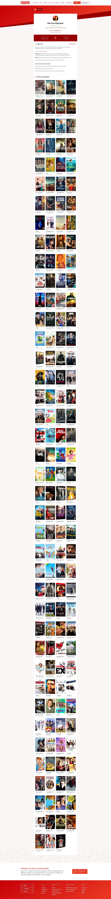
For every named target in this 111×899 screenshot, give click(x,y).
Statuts (43, 892)
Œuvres (45, 2)
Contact (83, 889)
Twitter (25, 891)
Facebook (26, 888)
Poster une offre (69, 891)
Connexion (84, 2)
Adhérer (77, 2)
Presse (83, 891)
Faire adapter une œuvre (71, 887)
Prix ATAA (44, 891)
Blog (25, 885)
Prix (41, 2)
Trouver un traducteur (71, 889)
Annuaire (52, 2)
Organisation (45, 889)
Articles (62, 2)
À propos (35, 2)
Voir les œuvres (72, 44)
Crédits (83, 892)
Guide (57, 2)
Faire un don (84, 887)
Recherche (69, 2)
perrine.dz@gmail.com (56, 30)
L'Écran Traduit (55, 891)
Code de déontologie (56, 892)
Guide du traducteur (56, 889)
